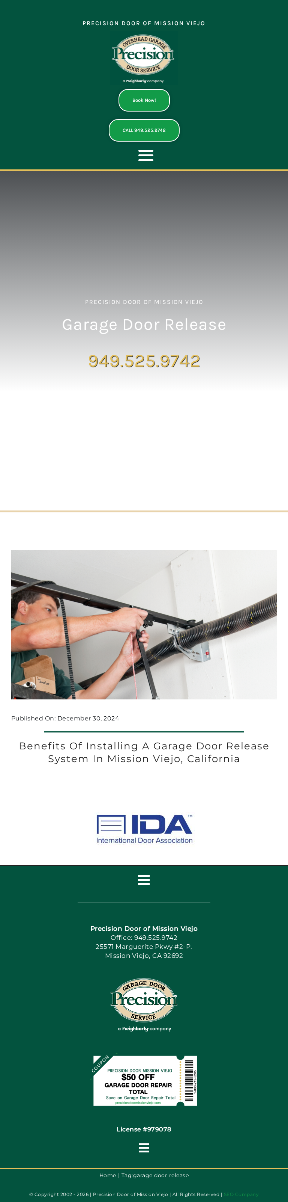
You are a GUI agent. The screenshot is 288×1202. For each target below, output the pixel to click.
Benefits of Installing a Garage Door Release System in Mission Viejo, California (144, 752)
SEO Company (241, 1194)
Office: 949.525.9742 (144, 937)
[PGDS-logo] (144, 34)
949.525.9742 (144, 360)
